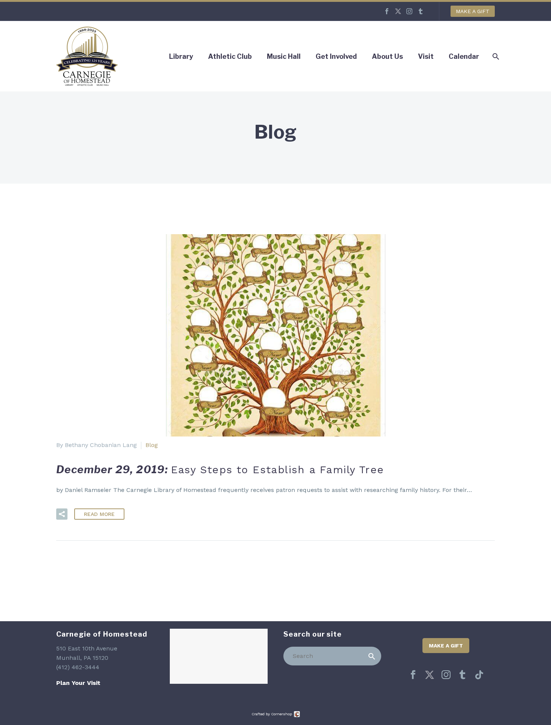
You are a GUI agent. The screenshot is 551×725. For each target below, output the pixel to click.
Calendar (464, 56)
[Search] (371, 656)
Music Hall (284, 56)
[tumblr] (462, 674)
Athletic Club (230, 56)
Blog (151, 444)
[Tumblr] (420, 11)
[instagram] (446, 674)
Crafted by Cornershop (272, 714)
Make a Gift (473, 11)
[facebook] (413, 674)
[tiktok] (479, 674)
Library (181, 56)
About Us (387, 56)
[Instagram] (409, 11)
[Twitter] (398, 11)
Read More (99, 514)
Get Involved (336, 56)
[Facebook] (386, 11)
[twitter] (429, 674)
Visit (426, 56)
